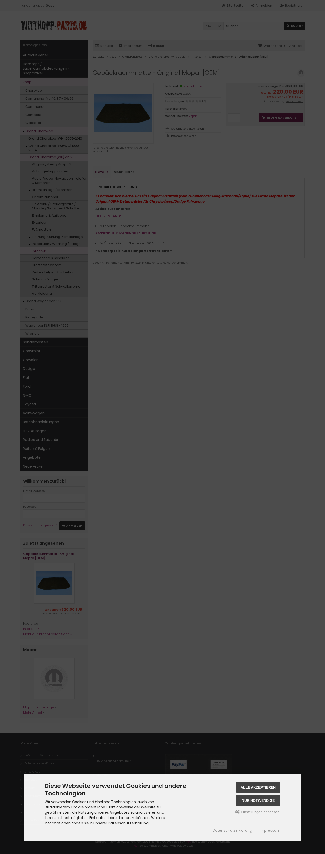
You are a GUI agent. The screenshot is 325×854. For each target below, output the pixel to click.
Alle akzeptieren (258, 787)
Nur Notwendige (258, 800)
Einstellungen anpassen (259, 812)
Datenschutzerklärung (232, 830)
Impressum (269, 830)
